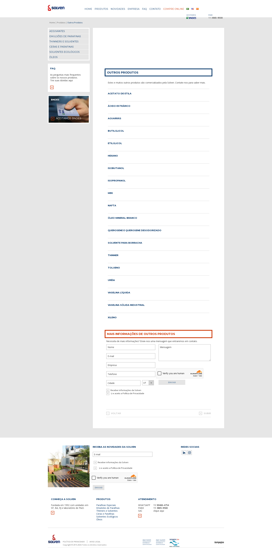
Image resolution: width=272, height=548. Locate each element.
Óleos (53, 57)
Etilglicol (115, 143)
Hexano (113, 155)
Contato (155, 9)
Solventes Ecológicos (64, 52)
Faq (144, 9)
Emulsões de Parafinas (65, 36)
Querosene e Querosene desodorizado (134, 230)
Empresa (133, 9)
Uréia (111, 280)
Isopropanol (117, 180)
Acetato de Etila (119, 93)
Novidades (118, 9)
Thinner (113, 255)
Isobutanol (116, 168)
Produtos (101, 9)
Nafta (112, 205)
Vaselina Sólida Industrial (126, 305)
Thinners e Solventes (64, 41)
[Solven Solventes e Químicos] (63, 7)
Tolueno (114, 267)
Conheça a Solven (63, 499)
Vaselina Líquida (119, 292)
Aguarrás (114, 118)
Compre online (173, 9)
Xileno (112, 317)
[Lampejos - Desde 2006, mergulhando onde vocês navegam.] (219, 542)
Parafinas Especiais (106, 505)
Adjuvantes (57, 31)
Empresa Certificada (147, 543)
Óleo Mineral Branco (122, 218)
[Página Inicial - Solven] (54, 543)
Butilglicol (116, 130)
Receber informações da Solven (125, 390)
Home (88, 9)
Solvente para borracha (125, 242)
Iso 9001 (147, 540)
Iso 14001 (160, 540)
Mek (110, 193)
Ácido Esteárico (119, 106)
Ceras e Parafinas (61, 46)
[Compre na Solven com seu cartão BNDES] (192, 18)
